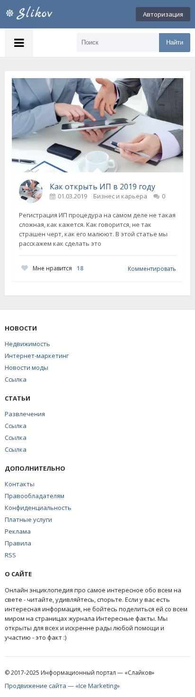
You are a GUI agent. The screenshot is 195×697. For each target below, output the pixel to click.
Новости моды (26, 367)
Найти (174, 42)
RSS (10, 555)
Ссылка (16, 379)
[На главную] (40, 14)
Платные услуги (28, 519)
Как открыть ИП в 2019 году (102, 186)
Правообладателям (34, 495)
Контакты (20, 484)
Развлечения (25, 414)
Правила (18, 543)
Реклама (18, 531)
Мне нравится (58, 268)
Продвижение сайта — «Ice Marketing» (62, 685)
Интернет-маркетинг (37, 355)
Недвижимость (27, 344)
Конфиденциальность (38, 507)
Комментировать (152, 269)
